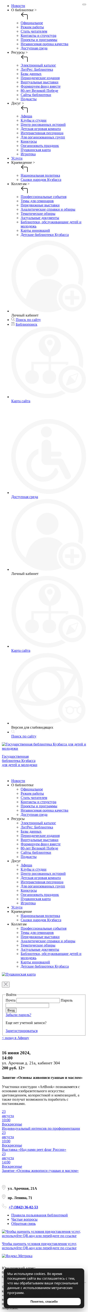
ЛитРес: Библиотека (37, 69)
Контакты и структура (38, 35)
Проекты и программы (39, 40)
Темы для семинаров (37, 201)
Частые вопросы (24, 1219)
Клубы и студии (33, 120)
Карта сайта (20, 401)
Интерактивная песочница (42, 133)
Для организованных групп (43, 137)
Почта (11, 1000)
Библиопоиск (26, 324)
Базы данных (31, 74)
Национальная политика (40, 175)
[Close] (84, 4)
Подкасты (29, 99)
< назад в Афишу (15, 1038)
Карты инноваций (35, 230)
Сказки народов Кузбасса (41, 180)
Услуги (17, 158)
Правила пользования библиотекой (39, 1215)
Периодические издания (40, 78)
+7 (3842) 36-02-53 (23, 1207)
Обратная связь (23, 1224)
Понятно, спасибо (44, 1301)
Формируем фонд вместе (41, 86)
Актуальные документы (40, 218)
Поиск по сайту (28, 320)
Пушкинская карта (36, 150)
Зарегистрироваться (22, 1031)
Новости (18, 6)
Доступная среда (34, 48)
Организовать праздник (40, 146)
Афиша (26, 116)
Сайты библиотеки (36, 95)
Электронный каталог (38, 65)
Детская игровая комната (41, 129)
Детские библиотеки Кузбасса (45, 235)
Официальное (32, 23)
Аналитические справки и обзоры (48, 209)
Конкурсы (29, 141)
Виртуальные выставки (39, 82)
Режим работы (32, 27)
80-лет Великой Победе (39, 91)
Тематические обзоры (38, 214)
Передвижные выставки (40, 205)
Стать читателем (34, 31)
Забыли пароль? (18, 1015)
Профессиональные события (43, 197)
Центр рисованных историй (43, 125)
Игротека (28, 154)
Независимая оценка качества (44, 44)
